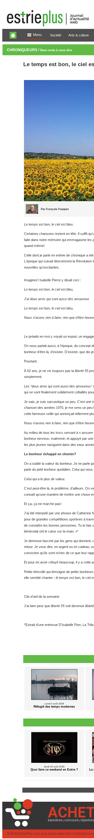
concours (71, 820)
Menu (37, 35)
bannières (55, 820)
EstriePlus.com (29, 833)
